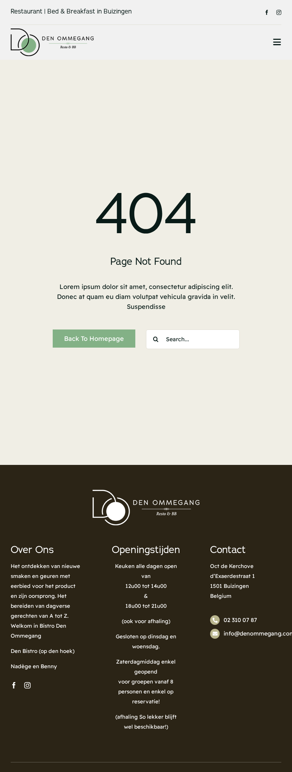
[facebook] (266, 12)
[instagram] (278, 12)
